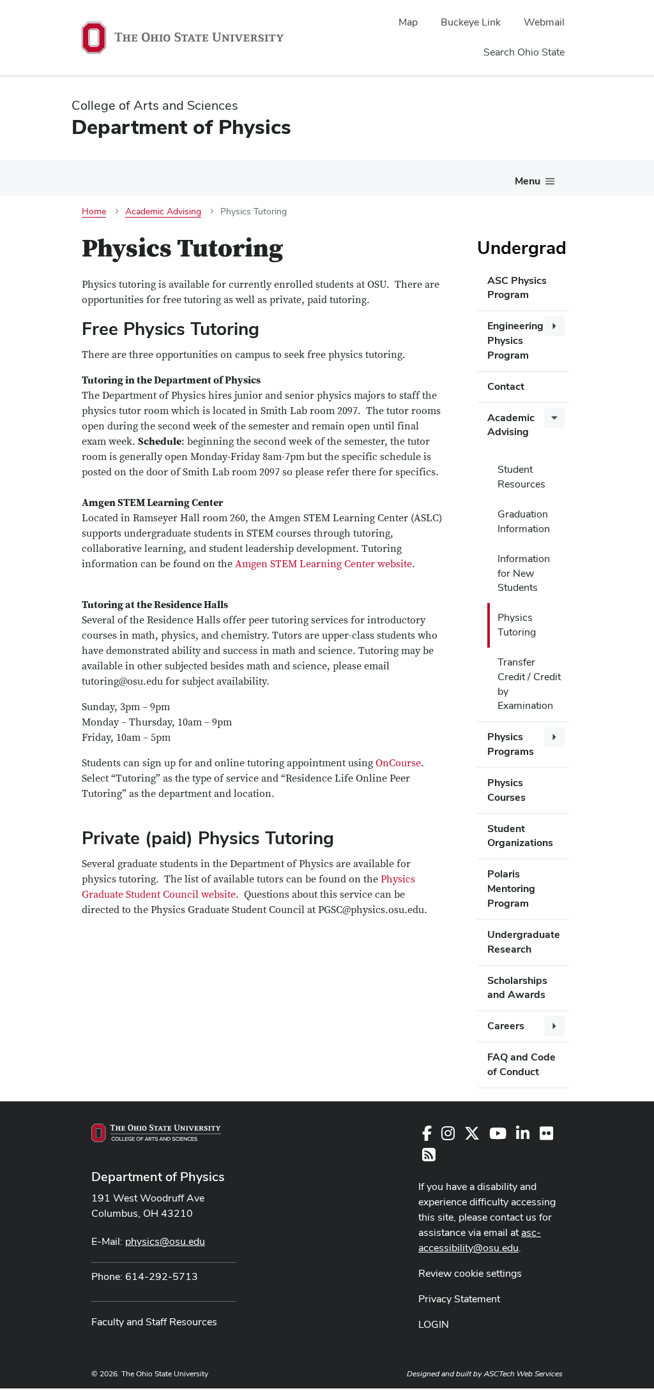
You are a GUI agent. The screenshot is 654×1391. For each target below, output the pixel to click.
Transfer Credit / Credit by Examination (529, 684)
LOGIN (433, 1324)
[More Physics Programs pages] (554, 737)
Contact (505, 386)
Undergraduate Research (523, 942)
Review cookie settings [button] (470, 1273)
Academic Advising (511, 425)
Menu (527, 181)
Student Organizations (520, 836)
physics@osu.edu (165, 1241)
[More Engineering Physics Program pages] (554, 326)
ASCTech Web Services (523, 1374)
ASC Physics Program (517, 288)
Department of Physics (158, 1176)
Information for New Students (524, 573)
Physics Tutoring (517, 625)
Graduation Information (524, 521)
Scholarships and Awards (517, 988)
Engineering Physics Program (515, 340)
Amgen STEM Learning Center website (323, 564)
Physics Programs (510, 744)
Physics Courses (506, 790)
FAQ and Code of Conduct (521, 1064)
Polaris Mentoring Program (511, 888)
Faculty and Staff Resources (154, 1321)
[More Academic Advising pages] (554, 418)
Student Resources (521, 477)
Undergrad (522, 247)
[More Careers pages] (554, 1026)
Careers (505, 1025)
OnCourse (398, 763)
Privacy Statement (459, 1298)
